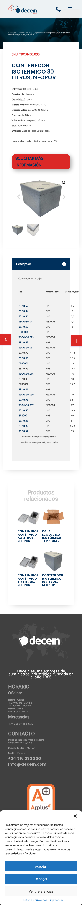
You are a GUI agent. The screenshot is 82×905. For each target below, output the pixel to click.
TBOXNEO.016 (26, 374)
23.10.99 (23, 426)
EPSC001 (23, 415)
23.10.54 (23, 311)
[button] (75, 816)
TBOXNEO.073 (26, 337)
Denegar (41, 879)
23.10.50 (23, 410)
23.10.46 (23, 389)
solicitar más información (29, 161)
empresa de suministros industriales (36, 672)
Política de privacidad (34, 900)
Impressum (56, 900)
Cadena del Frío (25, 32)
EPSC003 (23, 332)
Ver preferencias (41, 891)
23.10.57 (23, 327)
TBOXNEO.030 (26, 394)
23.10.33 (23, 420)
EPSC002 (23, 363)
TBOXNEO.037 (26, 405)
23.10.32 (23, 431)
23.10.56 (23, 316)
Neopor (54, 32)
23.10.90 (23, 358)
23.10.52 (23, 306)
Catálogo (12, 32)
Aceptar (41, 866)
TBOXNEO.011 (26, 347)
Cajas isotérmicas (42, 32)
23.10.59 (23, 342)
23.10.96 (23, 400)
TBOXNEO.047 (26, 321)
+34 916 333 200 (24, 758)
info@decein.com (27, 764)
